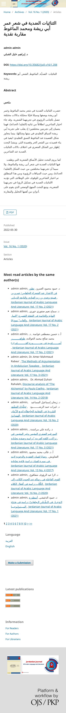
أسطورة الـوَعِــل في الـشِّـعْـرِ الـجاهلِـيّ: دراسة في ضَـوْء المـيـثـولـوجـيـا (36, 502)
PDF (11, 212)
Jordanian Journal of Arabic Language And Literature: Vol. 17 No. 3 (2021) (32, 370)
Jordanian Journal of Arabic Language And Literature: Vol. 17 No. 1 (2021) (36, 511)
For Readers (12, 628)
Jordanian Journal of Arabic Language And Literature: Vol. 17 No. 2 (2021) (36, 325)
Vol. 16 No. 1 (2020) (38, 12)
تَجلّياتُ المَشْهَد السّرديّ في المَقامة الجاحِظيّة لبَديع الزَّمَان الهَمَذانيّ (33, 411)
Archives (19, 12)
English (10, 546)
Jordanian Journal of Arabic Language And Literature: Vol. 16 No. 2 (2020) (34, 420)
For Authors (12, 633)
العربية (9, 541)
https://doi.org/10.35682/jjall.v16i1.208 (33, 64)
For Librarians (13, 639)
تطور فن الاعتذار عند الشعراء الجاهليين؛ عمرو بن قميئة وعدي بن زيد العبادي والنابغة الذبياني (34, 293)
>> (30, 523)
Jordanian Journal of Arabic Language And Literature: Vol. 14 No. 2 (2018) (34, 393)
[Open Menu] (3, 3)
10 (24, 523)
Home (7, 12)
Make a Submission (19, 562)
